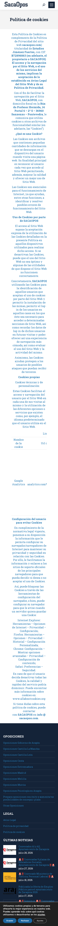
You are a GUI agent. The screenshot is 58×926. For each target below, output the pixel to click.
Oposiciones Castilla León (18, 754)
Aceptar (9, 920)
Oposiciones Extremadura (18, 766)
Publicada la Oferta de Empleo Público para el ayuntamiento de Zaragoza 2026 (36, 889)
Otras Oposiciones (13, 805)
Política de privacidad (16, 826)
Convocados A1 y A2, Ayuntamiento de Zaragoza (34, 848)
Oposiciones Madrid (14, 772)
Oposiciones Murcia (14, 784)
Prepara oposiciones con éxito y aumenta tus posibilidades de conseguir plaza (28, 798)
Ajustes (40, 920)
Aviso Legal (9, 820)
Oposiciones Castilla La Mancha (21, 748)
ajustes (41, 914)
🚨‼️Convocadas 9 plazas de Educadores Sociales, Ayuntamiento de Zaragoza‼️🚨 (37, 862)
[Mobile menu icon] (51, 5)
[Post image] (9, 850)
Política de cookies (14, 832)
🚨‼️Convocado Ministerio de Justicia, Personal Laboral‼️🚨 (36, 875)
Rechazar (25, 920)
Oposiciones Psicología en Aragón (22, 790)
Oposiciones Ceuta (13, 760)
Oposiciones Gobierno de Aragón (21, 742)
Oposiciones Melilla (14, 778)
